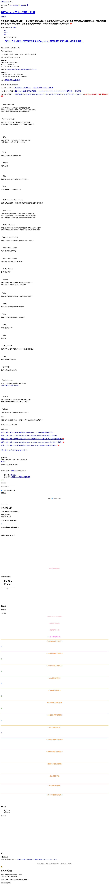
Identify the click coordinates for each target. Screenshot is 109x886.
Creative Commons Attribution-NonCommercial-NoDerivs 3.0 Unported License (36, 859)
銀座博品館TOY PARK (55, 94)
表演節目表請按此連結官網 (12, 80)
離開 (9, 882)
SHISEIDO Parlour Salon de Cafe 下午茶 (36, 94)
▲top (2, 479)
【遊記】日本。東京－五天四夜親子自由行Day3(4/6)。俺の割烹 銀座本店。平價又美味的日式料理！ (29, 435)
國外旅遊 (13, 475)
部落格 (6, 32)
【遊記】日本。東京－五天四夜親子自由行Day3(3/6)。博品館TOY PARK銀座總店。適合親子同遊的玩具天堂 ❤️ (32, 439)
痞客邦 (12, 470)
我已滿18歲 (4, 882)
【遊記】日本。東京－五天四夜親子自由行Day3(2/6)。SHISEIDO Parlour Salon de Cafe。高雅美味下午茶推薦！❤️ (32, 442)
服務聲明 (70, 863)
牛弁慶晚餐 (78, 91)
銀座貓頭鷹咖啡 (19, 94)
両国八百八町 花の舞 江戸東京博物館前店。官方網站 (22, 69)
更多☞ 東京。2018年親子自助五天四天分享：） (14, 450)
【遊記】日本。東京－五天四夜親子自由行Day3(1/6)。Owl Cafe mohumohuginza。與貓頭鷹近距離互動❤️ (30, 445)
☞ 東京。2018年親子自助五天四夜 (20, 477)
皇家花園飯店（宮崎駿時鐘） (23, 88)
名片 (5, 34)
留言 (16, 470)
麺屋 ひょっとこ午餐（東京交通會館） (26, 91)
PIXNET (42, 863)
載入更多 (3, 482)
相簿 (5, 30)
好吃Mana (3, 461)
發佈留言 (3, 492)
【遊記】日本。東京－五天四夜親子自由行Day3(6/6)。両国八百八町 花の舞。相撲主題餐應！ (43, 41)
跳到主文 (3, 16)
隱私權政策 (63, 863)
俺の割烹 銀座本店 (69, 94)
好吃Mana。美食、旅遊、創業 (18, 12)
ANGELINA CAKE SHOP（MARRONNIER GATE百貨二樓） (56, 91)
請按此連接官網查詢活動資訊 (10, 385)
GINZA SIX (79, 94)
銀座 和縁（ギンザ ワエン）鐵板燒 (43, 88)
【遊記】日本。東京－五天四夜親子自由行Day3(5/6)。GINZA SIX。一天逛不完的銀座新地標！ (27, 432)
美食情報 (13, 27)
